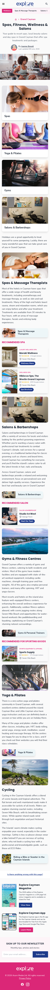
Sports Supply (27, 652)
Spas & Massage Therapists (26, 11)
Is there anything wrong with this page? (25, 874)
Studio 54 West (27, 514)
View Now (25, 905)
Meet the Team (27, 521)
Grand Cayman (28, 19)
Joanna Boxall (27, 46)
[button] (3, 3)
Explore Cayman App (32, 913)
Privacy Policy (25, 978)
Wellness (7, 11)
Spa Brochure (26, 389)
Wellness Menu (27, 363)
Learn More (26, 930)
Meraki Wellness (28, 353)
